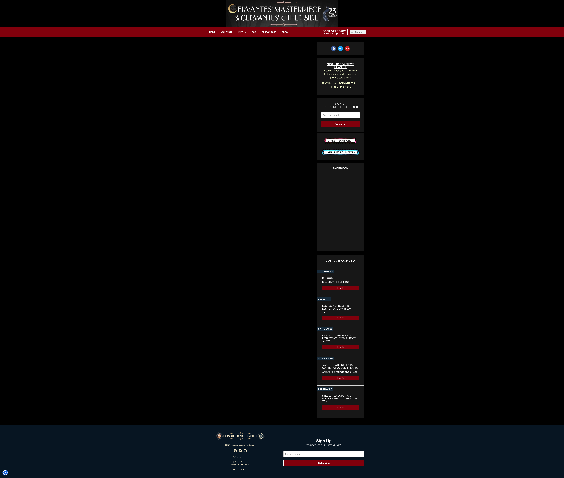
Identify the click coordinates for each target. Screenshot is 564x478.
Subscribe (340, 124)
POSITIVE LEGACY (334, 31)
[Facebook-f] (333, 48)
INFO (240, 32)
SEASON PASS (269, 32)
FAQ (254, 32)
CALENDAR (227, 32)
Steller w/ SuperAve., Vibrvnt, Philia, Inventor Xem (339, 398)
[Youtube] (347, 48)
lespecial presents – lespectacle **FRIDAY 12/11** (336, 309)
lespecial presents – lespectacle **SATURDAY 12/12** (339, 338)
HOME (212, 32)
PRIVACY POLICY (240, 469)
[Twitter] (340, 48)
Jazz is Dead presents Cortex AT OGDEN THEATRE (340, 366)
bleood (327, 278)
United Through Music (334, 33)
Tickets (340, 288)
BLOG (285, 32)
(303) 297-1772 (240, 456)
